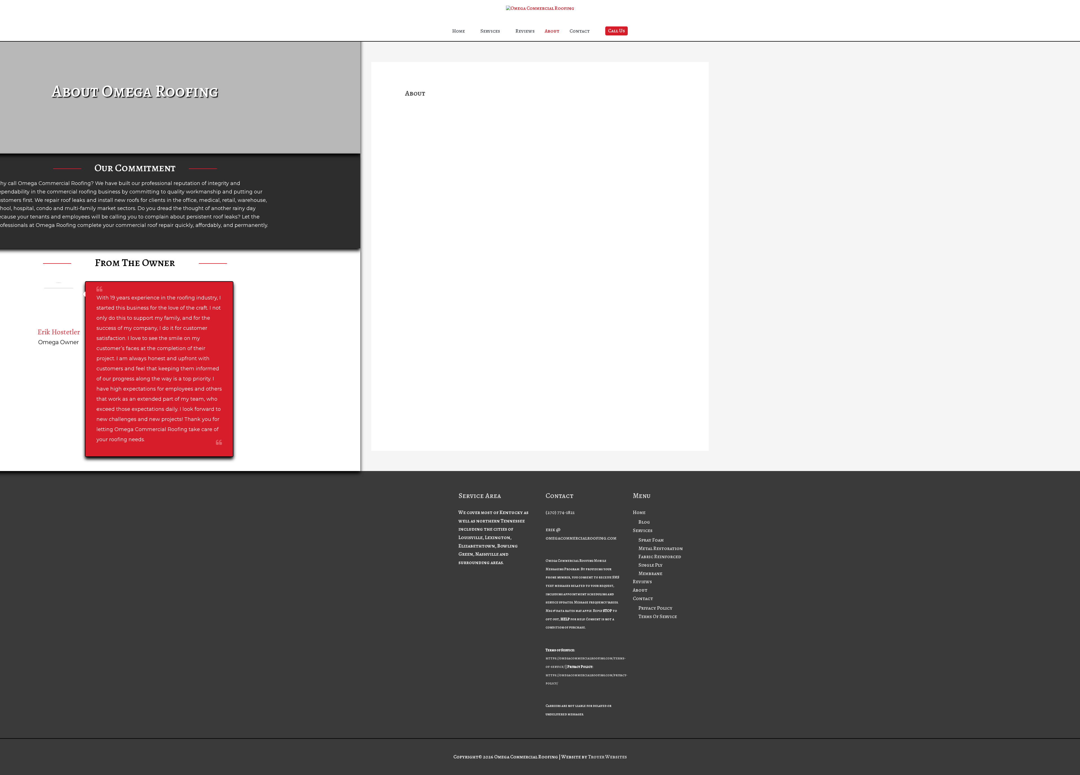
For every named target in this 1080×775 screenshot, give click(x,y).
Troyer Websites (607, 756)
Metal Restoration (660, 548)
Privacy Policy (655, 608)
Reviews (525, 31)
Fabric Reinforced (659, 556)
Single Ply (650, 565)
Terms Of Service (657, 616)
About (552, 31)
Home (458, 31)
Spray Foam (651, 540)
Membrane (650, 573)
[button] (616, 30)
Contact (580, 31)
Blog (644, 522)
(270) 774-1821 (560, 512)
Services (490, 31)
